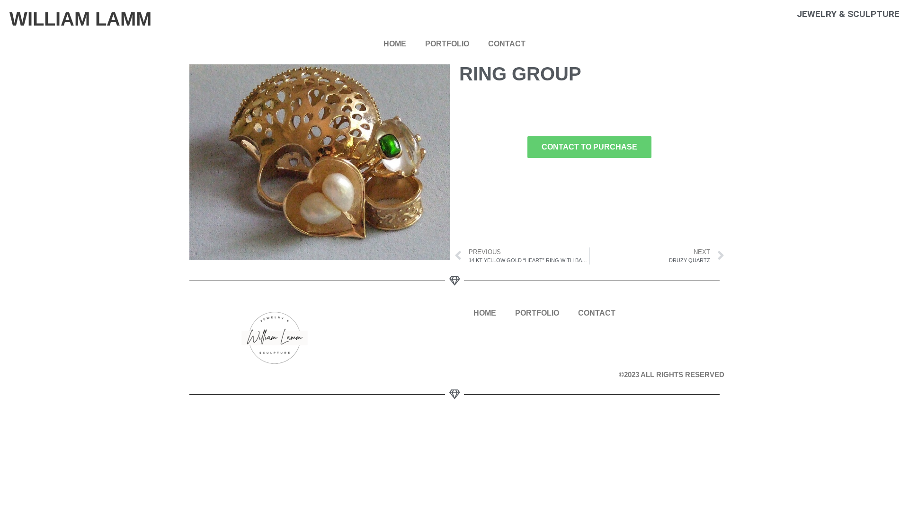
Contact (507, 44)
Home (394, 44)
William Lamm (80, 19)
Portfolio (447, 44)
